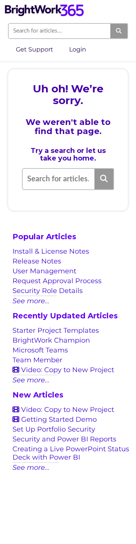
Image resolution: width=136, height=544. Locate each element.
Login (77, 49)
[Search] (119, 31)
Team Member (37, 360)
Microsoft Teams (40, 350)
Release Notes (36, 261)
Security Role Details (47, 291)
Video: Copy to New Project (66, 370)
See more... (30, 301)
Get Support (34, 49)
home (83, 158)
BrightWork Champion (51, 340)
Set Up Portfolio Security (53, 429)
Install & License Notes (50, 251)
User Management (44, 271)
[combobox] (59, 31)
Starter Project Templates (55, 330)
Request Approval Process (57, 281)
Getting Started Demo (58, 419)
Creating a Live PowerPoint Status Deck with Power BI (70, 453)
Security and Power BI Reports (64, 439)
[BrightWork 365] (44, 6)
